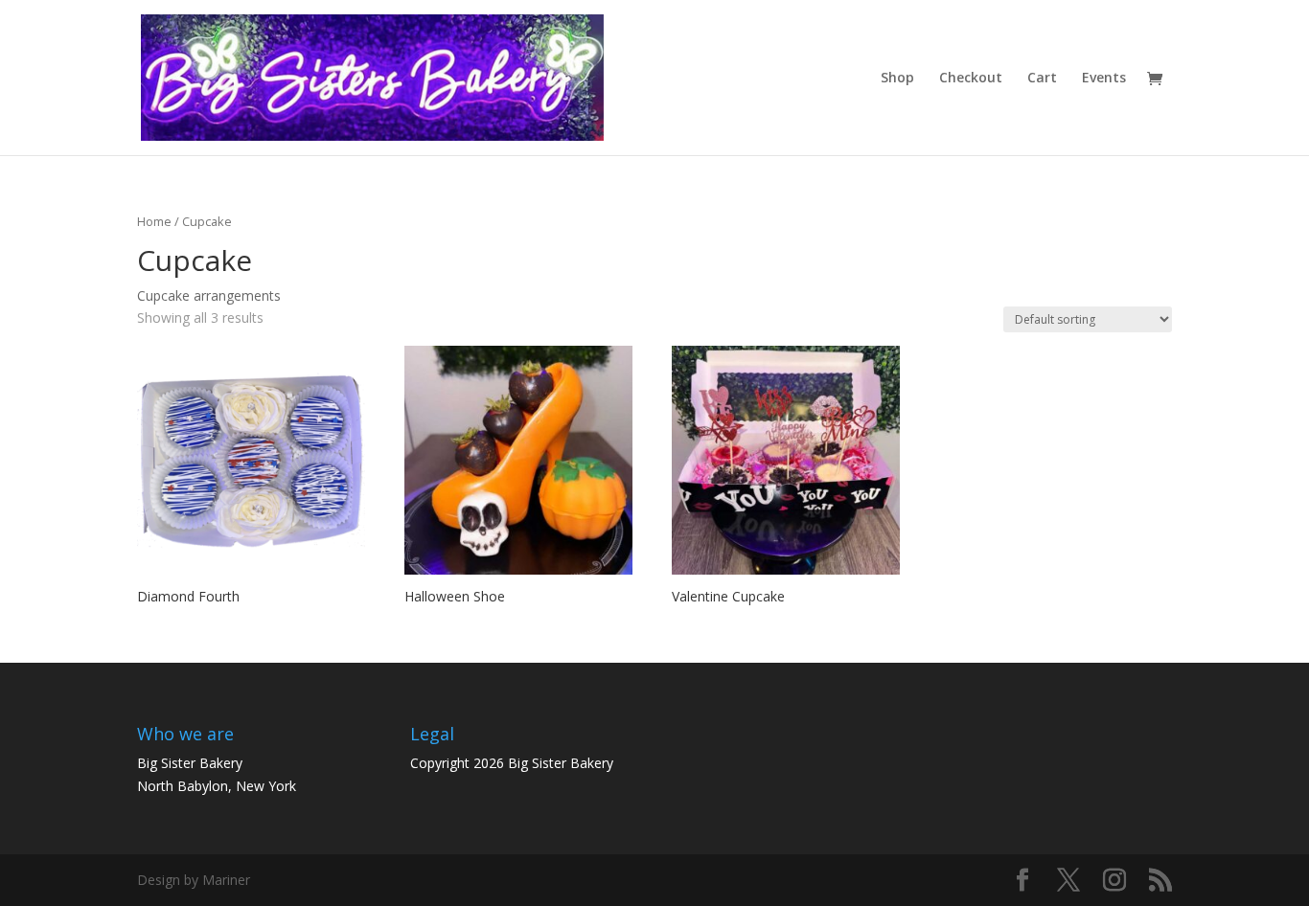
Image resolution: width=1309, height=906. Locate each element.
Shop (897, 78)
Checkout (970, 78)
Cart (1042, 78)
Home (154, 221)
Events (1104, 78)
